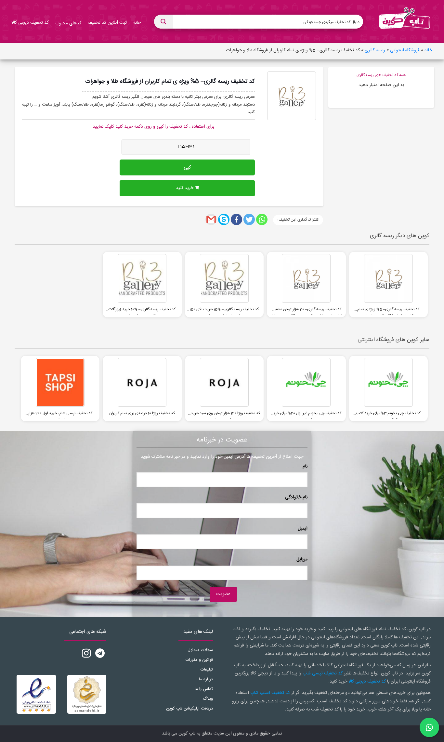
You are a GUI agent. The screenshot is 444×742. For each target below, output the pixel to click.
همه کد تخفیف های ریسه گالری (381, 75)
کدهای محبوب (68, 23)
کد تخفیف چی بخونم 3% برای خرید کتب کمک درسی (388, 414)
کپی (187, 167)
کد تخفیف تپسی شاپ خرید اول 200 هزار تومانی (60, 414)
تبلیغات (207, 669)
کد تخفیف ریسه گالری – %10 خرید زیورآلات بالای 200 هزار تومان (142, 310)
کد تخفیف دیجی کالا (367, 681)
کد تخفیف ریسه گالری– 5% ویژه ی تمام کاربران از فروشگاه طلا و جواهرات (388, 310)
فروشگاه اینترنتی (405, 50)
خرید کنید (185, 188)
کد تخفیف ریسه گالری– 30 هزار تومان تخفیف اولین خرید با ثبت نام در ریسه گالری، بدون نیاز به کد (306, 310)
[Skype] (223, 219)
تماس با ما (204, 689)
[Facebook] (236, 219)
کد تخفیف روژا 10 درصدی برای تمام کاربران (142, 413)
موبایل (301, 559)
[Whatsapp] (262, 219)
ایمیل (302, 528)
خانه (428, 50)
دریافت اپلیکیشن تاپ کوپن (189, 708)
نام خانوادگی (296, 497)
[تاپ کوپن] (404, 22)
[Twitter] (249, 219)
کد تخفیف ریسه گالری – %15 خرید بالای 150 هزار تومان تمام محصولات (224, 310)
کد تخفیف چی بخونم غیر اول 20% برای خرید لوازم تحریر (306, 414)
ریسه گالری (375, 50)
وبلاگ (208, 698)
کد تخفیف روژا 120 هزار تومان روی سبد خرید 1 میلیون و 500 (224, 414)
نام (305, 466)
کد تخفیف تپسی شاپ (323, 673)
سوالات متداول (200, 650)
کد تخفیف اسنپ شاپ (270, 693)
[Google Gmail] (211, 219)
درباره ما (206, 679)
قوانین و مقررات (199, 659)
